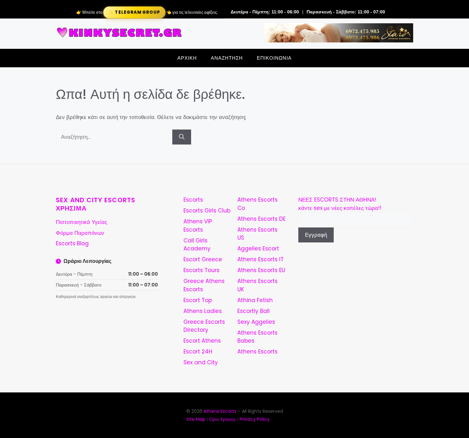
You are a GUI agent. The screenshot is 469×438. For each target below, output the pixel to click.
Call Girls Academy (197, 245)
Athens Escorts (257, 351)
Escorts (193, 200)
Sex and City (200, 362)
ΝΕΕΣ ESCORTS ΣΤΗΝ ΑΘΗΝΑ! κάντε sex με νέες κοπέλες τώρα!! (339, 204)
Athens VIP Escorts (197, 226)
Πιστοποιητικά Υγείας (81, 222)
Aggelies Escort (258, 248)
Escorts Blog (72, 243)
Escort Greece (202, 259)
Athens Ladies (202, 311)
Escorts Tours (201, 270)
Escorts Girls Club (206, 210)
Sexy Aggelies (256, 322)
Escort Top (197, 300)
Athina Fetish (255, 300)
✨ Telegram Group (134, 12)
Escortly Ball (253, 311)
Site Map (195, 419)
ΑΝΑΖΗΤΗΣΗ (227, 58)
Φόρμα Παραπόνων (80, 233)
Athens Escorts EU (261, 270)
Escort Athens (202, 341)
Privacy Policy (255, 419)
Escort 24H (197, 351)
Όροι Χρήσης (222, 419)
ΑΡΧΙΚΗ (187, 58)
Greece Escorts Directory (204, 326)
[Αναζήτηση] (181, 137)
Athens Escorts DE (261, 219)
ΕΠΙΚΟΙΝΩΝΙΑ (274, 58)
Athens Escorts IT (260, 259)
